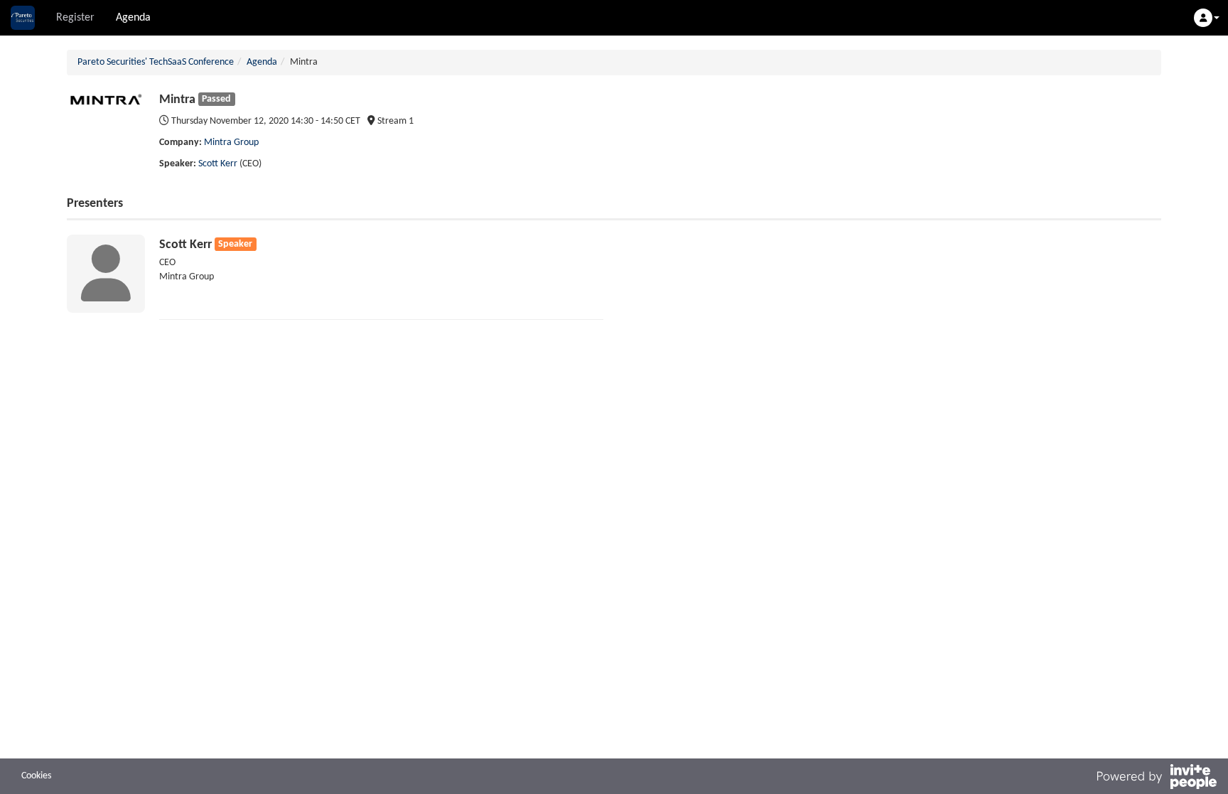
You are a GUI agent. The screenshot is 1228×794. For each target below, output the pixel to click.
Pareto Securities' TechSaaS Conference (155, 62)
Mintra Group (231, 142)
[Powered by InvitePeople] (1156, 779)
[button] (1206, 18)
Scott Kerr (217, 164)
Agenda (133, 17)
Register (75, 17)
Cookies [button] (36, 776)
